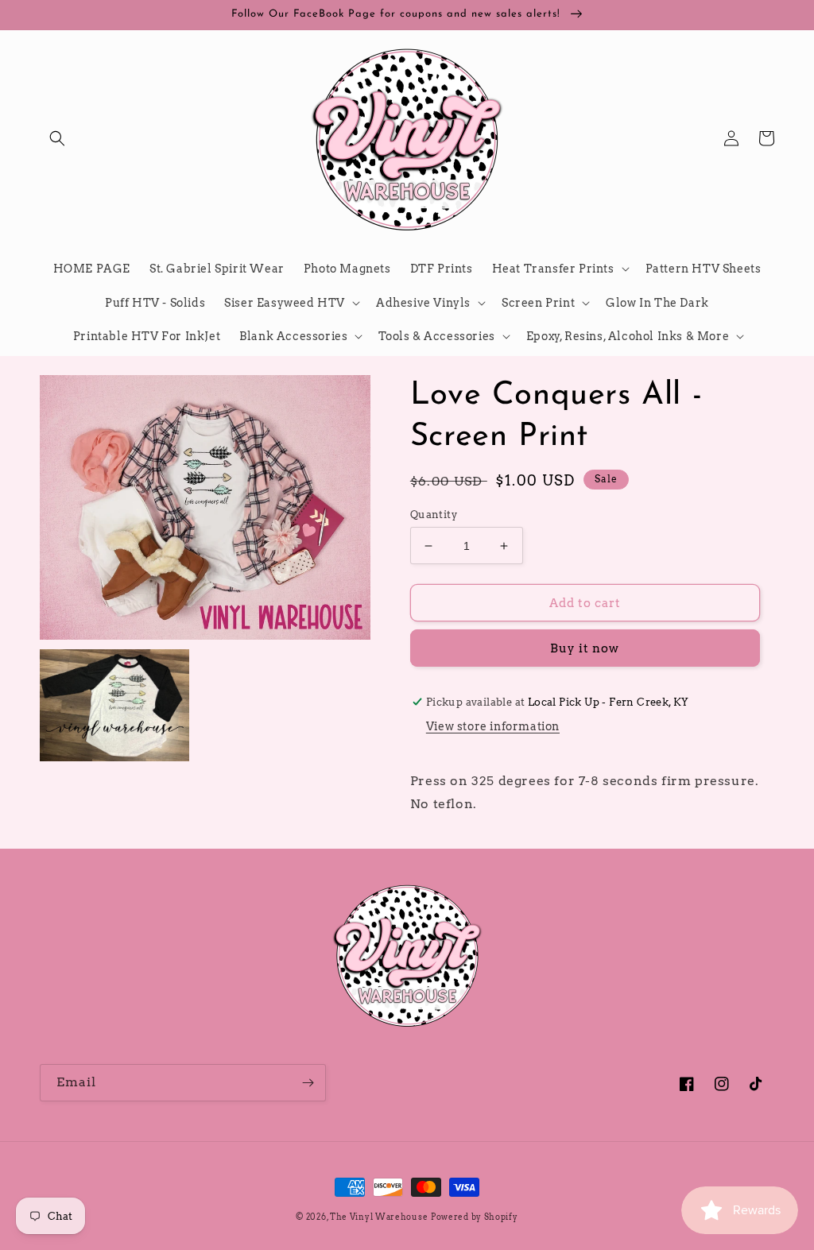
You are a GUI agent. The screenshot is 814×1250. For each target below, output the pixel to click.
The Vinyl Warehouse (379, 1216)
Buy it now (584, 648)
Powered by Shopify (474, 1216)
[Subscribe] (307, 1082)
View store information (493, 726)
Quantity (433, 515)
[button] (57, 138)
